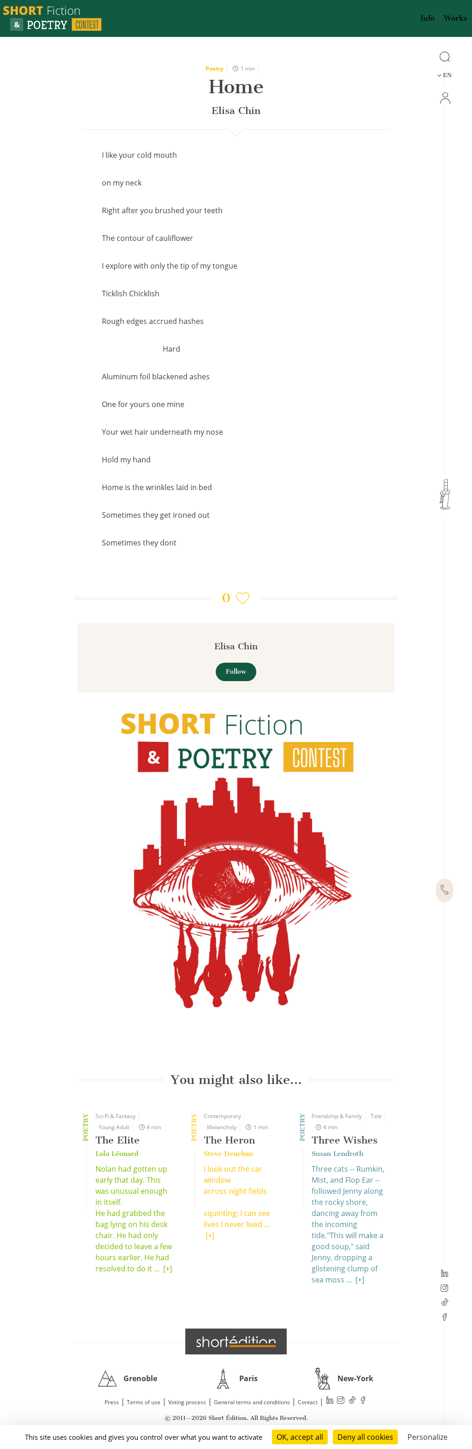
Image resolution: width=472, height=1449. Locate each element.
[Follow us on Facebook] (444, 1318)
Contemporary (222, 1116)
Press (112, 1402)
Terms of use (143, 1402)
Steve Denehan (228, 1154)
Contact (308, 1402)
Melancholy (221, 1127)
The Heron (229, 1140)
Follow (236, 672)
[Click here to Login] (444, 98)
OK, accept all (300, 1437)
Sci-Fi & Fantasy (115, 1116)
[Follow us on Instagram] (444, 1288)
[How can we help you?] (444, 890)
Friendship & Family (337, 1116)
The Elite (117, 1140)
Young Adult (114, 1127)
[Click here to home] (236, 1341)
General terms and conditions (252, 1402)
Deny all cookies (365, 1437)
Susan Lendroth (337, 1154)
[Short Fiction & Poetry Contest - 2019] (236, 858)
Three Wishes (345, 1140)
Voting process (187, 1402)
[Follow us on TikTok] (444, 1303)
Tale (376, 1116)
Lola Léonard (116, 1154)
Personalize (427, 1437)
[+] (167, 1268)
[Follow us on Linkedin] (444, 1274)
